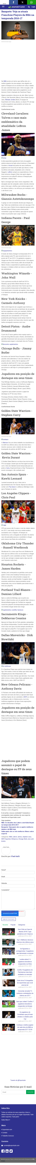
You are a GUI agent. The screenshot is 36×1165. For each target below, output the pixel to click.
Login (33, 7)
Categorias (21, 925)
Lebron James (17, 837)
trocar (11, 165)
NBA (5, 81)
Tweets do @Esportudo (18, 1080)
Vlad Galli (15, 856)
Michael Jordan (10, 100)
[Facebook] (13, 2)
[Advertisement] (18, 61)
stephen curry (27, 837)
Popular (13, 925)
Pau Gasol (12, 487)
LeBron (10, 172)
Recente (5, 925)
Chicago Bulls (22, 839)
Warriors (5, 442)
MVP (25, 697)
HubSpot (3, 1161)
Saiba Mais (5, 1120)
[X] (22, 2)
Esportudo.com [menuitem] (7, 1129)
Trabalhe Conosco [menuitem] (8, 1136)
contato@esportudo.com (11, 1145)
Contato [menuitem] (4, 1133)
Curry (8, 468)
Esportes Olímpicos (11, 839)
